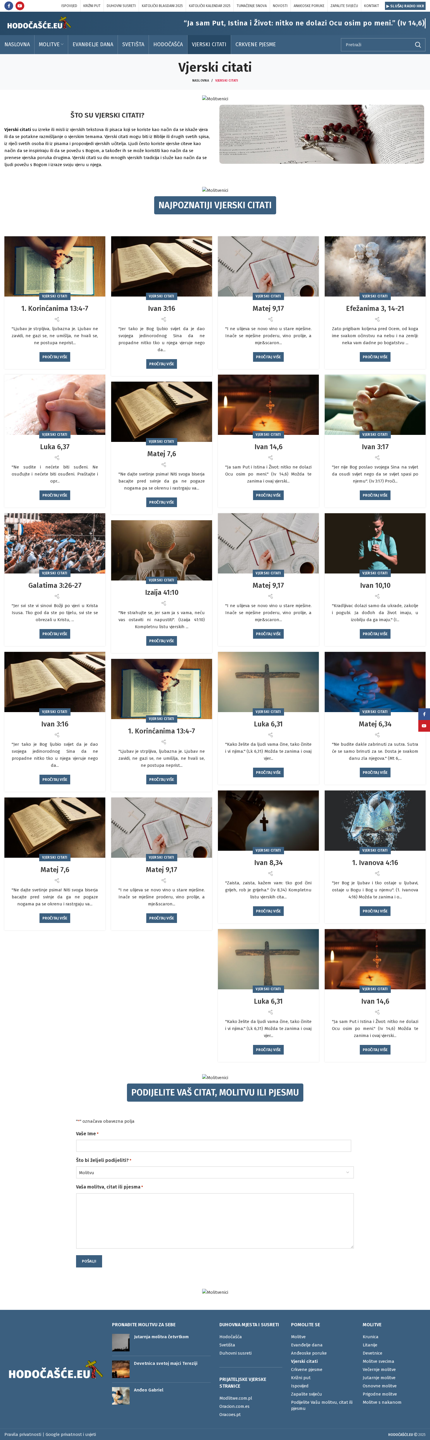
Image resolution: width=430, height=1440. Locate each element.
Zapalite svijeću (306, 1394)
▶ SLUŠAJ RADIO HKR (405, 6)
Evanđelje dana (307, 1345)
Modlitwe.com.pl (235, 1398)
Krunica (371, 1336)
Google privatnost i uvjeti (71, 1434)
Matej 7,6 (161, 454)
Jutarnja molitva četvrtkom (161, 1336)
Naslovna (200, 80)
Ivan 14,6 (268, 447)
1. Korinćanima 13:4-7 (54, 308)
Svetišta (227, 1345)
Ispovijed (300, 1386)
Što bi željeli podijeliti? (103, 1160)
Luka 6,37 (55, 447)
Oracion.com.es (234, 1406)
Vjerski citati (54, 296)
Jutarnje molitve (379, 1377)
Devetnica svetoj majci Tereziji (165, 1363)
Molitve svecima (378, 1361)
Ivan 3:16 (161, 308)
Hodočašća (230, 1336)
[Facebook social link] (8, 5)
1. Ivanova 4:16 (375, 863)
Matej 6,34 (375, 724)
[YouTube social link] (20, 5)
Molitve (298, 1336)
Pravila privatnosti (22, 1434)
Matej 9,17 (268, 308)
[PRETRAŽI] (417, 44)
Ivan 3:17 (375, 447)
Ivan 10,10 (375, 585)
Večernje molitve (379, 1369)
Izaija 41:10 (161, 592)
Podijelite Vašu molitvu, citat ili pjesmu (321, 1405)
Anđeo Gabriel (148, 1390)
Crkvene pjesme (306, 1369)
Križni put (301, 1377)
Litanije (370, 1345)
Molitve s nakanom (382, 1402)
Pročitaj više (55, 357)
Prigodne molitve (380, 1394)
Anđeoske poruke (309, 1353)
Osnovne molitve (380, 1386)
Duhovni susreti (235, 1353)
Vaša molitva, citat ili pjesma (109, 1187)
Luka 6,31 (268, 724)
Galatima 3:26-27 (55, 585)
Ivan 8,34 (268, 863)
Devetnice (372, 1353)
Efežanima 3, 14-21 (375, 308)
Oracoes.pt (230, 1414)
